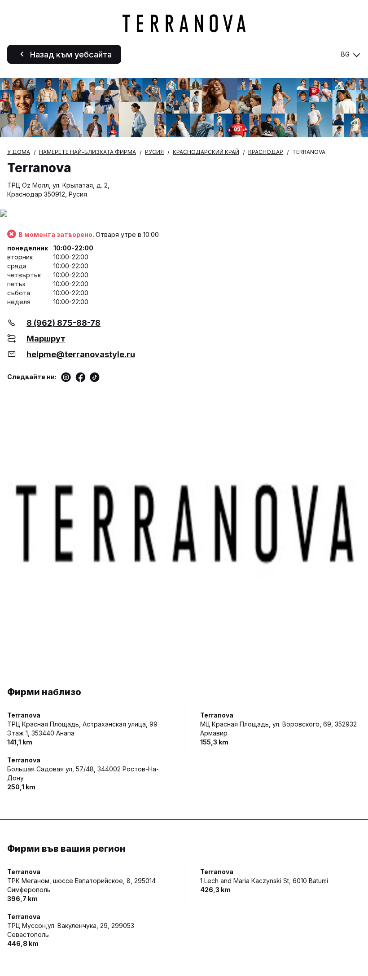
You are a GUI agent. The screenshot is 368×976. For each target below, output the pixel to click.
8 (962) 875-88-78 (63, 323)
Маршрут (46, 338)
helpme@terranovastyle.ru (80, 354)
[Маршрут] (184, 214)
